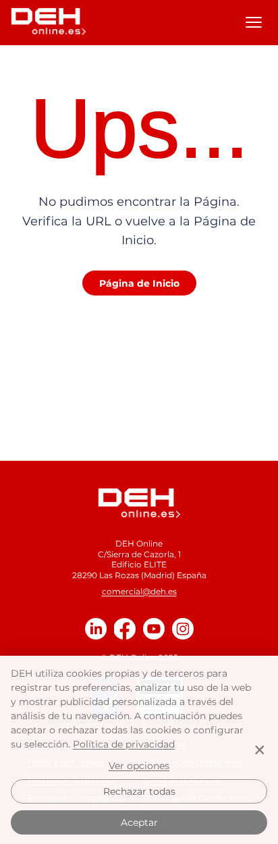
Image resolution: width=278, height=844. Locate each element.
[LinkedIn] (96, 629)
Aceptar (139, 822)
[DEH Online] (139, 503)
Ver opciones (139, 766)
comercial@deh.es (139, 591)
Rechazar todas (139, 791)
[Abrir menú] (253, 22)
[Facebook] (125, 629)
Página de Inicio (139, 283)
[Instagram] (183, 629)
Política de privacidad (124, 744)
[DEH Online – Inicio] (48, 22)
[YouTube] (154, 629)
